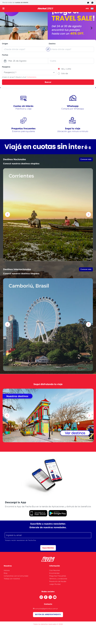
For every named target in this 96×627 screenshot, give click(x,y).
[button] (4, 28)
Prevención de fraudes (57, 581)
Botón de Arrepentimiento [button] (48, 614)
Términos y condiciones (58, 579)
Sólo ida (64, 73)
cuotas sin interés (21, 2)
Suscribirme (48, 548)
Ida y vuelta (66, 69)
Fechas (5, 55)
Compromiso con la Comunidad (16, 576)
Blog (5, 573)
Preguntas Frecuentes (57, 576)
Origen (5, 44)
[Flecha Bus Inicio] (45, 8)
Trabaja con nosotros (12, 579)
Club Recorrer (54, 570)
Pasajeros (6, 67)
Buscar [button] (48, 82)
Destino (52, 44)
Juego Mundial (54, 584)
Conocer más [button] (85, 159)
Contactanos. (32, 77)
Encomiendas (54, 573)
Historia (7, 570)
